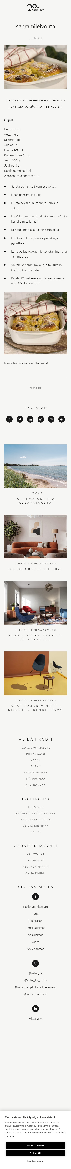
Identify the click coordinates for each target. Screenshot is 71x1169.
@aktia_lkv (36, 973)
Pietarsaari (35, 753)
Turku (36, 766)
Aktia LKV (35, 1018)
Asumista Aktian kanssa (35, 813)
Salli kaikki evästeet (35, 1145)
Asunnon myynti (36, 866)
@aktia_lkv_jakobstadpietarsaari (36, 987)
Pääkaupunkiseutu (36, 747)
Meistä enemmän (36, 825)
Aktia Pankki (35, 872)
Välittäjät (36, 854)
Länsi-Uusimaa (35, 772)
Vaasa (35, 760)
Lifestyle (35, 807)
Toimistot (36, 860)
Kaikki (36, 831)
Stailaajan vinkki (35, 819)
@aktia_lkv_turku (35, 980)
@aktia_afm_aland (35, 994)
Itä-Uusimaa (35, 778)
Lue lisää (9, 1136)
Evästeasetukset (35, 1161)
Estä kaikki (35, 1153)
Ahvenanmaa (36, 784)
